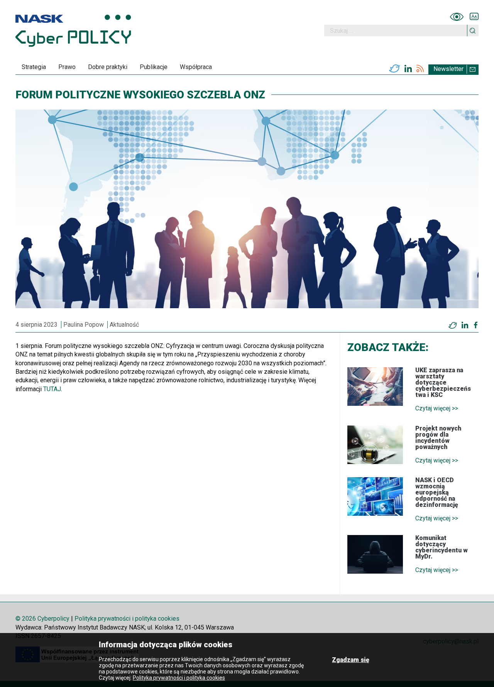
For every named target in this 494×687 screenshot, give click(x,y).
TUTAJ (52, 389)
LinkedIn (408, 68)
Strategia (34, 67)
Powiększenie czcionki (474, 16)
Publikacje (153, 67)
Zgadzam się (350, 659)
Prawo (67, 67)
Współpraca (196, 67)
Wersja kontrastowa (457, 16)
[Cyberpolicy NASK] (73, 30)
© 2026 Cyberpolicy (42, 618)
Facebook (476, 325)
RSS (420, 68)
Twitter (394, 68)
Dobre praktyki (107, 67)
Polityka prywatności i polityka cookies (126, 618)
